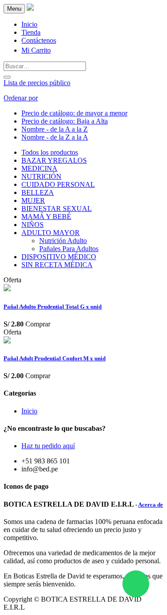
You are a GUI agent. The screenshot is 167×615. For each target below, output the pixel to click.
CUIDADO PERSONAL (58, 184)
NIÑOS (32, 224)
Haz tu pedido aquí (48, 446)
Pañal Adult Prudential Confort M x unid (55, 358)
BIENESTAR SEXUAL (56, 208)
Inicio (29, 411)
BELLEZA (37, 192)
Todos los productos (49, 152)
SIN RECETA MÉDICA (57, 264)
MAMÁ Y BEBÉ (46, 216)
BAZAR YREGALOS (54, 160)
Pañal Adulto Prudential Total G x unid (53, 306)
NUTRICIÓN (41, 176)
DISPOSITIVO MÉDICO (58, 256)
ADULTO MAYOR (50, 232)
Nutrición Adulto (63, 240)
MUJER (33, 200)
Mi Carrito (36, 50)
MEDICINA (39, 168)
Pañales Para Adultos (68, 248)
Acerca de (150, 504)
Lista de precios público (37, 83)
